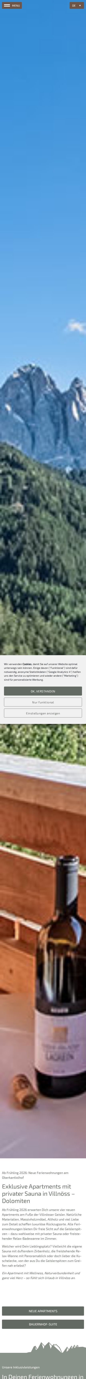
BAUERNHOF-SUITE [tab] (43, 1324)
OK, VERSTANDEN (43, 691)
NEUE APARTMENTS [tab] (43, 1311)
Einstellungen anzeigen (43, 713)
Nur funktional (43, 702)
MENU (16, 5)
